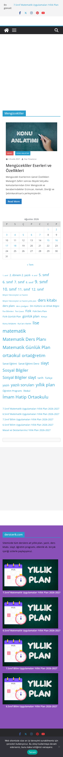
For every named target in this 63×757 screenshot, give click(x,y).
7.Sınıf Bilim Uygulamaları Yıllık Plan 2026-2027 (28, 419)
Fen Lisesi (19, 311)
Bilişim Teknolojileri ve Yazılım (15, 295)
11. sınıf (24, 289)
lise (36, 323)
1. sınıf (5, 275)
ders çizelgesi (22, 306)
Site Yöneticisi (30, 159)
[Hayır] (59, 746)
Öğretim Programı (12, 390)
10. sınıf (9, 289)
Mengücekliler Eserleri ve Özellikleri (29, 168)
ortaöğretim (33, 355)
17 (6, 245)
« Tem (30, 264)
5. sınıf (44, 275)
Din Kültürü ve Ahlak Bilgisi (44, 305)
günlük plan (31, 316)
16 (56, 240)
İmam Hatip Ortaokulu (25, 397)
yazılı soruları (22, 384)
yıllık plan (45, 385)
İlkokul (26, 390)
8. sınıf (29, 282)
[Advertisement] (31, 77)
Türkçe (48, 378)
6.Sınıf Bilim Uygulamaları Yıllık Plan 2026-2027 (28, 424)
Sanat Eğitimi (10, 363)
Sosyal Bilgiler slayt (19, 377)
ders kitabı (47, 300)
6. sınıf (8, 282)
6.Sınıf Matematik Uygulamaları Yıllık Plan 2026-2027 (31, 414)
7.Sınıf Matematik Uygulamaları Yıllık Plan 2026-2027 (31, 408)
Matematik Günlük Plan (26, 347)
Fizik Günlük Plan (12, 316)
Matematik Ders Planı (24, 339)
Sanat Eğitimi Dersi (28, 363)
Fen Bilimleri (8, 311)
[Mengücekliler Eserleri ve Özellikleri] (31, 136)
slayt (45, 363)
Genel (9, 153)
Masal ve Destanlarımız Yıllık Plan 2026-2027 (27, 430)
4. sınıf (34, 275)
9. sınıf (41, 282)
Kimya (44, 316)
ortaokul (11, 355)
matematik (14, 331)
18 (15, 245)
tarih (40, 378)
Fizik (28, 311)
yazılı (6, 385)
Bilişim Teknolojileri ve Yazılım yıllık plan (19, 301)
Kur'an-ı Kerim (24, 323)
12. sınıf (38, 289)
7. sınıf (19, 282)
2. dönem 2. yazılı (20, 275)
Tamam (32, 752)
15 (48, 240)
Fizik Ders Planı (40, 311)
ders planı (9, 306)
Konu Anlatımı (22, 153)
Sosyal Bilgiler (15, 370)
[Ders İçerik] (6, 30)
